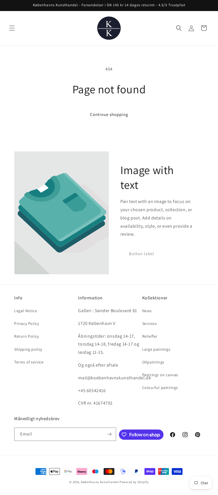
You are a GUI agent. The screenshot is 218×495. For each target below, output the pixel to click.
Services (149, 323)
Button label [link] (141, 253)
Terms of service (29, 362)
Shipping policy (28, 349)
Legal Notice (25, 310)
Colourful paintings (160, 387)
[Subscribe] (109, 434)
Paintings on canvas (160, 374)
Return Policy (26, 336)
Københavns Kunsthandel (100, 482)
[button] (12, 28)
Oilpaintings (153, 362)
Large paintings (156, 349)
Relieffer (150, 336)
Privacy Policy (26, 323)
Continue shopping (109, 114)
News (147, 310)
